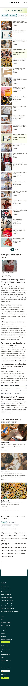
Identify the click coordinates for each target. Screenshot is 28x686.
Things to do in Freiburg (20, 547)
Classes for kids (4, 586)
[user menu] (24, 2)
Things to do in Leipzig (20, 543)
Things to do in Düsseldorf (5, 543)
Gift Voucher (5, 403)
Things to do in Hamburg (20, 535)
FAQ (2, 619)
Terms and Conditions (6, 622)
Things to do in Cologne (7, 535)
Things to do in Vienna (7, 556)
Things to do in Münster (7, 553)
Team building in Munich (7, 600)
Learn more (4, 450)
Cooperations (4, 651)
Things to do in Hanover (7, 547)
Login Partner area (5, 649)
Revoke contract (6, 642)
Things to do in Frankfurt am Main (7, 539)
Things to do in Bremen (20, 550)
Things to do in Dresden (7, 550)
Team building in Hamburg (7, 605)
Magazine (3, 636)
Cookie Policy (4, 628)
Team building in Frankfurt (7, 608)
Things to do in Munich (20, 533)
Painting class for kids (6, 591)
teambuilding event (20, 360)
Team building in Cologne (7, 603)
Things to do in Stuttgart (20, 538)
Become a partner (5, 654)
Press (2, 657)
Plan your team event (6, 660)
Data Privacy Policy (5, 625)
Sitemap (3, 633)
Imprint (3, 630)
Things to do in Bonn (19, 553)
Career (2, 663)
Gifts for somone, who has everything (10, 611)
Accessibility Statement (6, 639)
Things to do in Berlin (6, 533)
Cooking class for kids (6, 589)
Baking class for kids (6, 594)
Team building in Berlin (6, 597)
